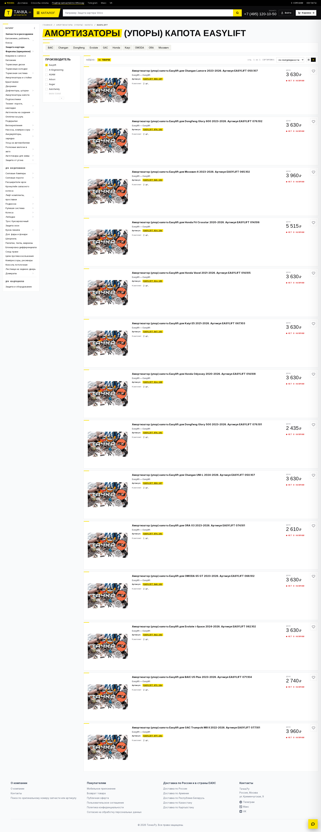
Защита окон (12, 225)
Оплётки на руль (14, 116)
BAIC (50, 47)
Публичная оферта (98, 798)
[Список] (313, 60)
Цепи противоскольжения (20, 256)
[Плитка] (308, 60)
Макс (103, 3)
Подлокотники (13, 99)
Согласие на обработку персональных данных (114, 812)
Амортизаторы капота (17, 95)
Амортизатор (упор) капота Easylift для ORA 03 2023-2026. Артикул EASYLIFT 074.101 (188, 525)
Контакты (311, 3)
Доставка (23, 3)
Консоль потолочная (16, 264)
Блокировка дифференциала (21, 247)
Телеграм (248, 802)
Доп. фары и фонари (16, 234)
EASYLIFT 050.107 (152, 79)
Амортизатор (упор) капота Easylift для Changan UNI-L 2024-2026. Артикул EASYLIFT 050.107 (193, 474)
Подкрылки (12, 121)
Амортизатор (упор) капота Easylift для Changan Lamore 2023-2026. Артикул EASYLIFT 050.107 (195, 70)
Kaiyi (127, 47)
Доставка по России (175, 788)
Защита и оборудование (19, 286)
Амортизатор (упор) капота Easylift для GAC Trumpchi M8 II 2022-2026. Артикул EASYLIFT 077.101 (196, 727)
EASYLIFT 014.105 (152, 281)
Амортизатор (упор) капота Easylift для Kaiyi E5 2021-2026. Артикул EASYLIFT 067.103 (188, 323)
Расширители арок (16, 182)
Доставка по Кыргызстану (178, 807)
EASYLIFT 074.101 (152, 534)
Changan (63, 47)
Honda (116, 47)
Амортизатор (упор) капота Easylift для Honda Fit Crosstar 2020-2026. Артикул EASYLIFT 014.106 (195, 222)
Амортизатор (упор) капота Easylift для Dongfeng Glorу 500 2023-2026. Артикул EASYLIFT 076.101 (197, 424)
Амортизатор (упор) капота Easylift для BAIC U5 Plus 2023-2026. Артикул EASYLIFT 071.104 (192, 677)
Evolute (94, 47)
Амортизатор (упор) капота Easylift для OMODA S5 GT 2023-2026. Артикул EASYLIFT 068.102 (193, 576)
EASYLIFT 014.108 (152, 382)
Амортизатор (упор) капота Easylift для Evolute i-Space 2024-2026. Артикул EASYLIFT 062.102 (194, 626)
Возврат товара (96, 793)
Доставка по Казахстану (177, 802)
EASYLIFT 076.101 (152, 432)
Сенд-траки (12, 251)
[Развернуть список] (61, 98)
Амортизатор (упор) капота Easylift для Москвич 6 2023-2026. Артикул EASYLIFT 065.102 (191, 171)
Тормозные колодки (16, 68)
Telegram (92, 3)
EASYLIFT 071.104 (152, 685)
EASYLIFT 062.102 (152, 635)
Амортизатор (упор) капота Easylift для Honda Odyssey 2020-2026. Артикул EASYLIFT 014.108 (194, 373)
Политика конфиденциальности (105, 807)
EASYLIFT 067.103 (152, 331)
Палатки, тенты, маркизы (19, 243)
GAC (105, 47)
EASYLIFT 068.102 (152, 584)
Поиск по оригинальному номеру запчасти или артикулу (43, 798)
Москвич (164, 47)
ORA (151, 47)
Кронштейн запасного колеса (17, 188)
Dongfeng (79, 47)
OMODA (139, 47)
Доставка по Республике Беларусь (183, 798)
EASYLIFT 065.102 (152, 180)
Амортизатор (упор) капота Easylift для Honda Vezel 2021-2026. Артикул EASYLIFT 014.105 (191, 272)
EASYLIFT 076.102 (152, 129)
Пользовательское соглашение (105, 802)
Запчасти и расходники (19, 34)
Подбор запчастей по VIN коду (68, 3)
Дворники (11, 86)
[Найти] (237, 12)
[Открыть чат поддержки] (313, 824)
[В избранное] (313, 71)
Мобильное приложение (101, 788)
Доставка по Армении (176, 793)
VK (111, 3)
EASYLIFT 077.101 (152, 736)
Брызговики (12, 81)
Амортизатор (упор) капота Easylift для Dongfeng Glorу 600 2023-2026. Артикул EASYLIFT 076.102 (197, 121)
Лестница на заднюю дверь (21, 269)
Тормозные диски (15, 64)
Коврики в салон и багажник (16, 57)
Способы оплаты (40, 3)
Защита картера (15, 47)
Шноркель (11, 238)
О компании (297, 3)
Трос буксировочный (17, 221)
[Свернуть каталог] (35, 28)
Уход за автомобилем (18, 142)
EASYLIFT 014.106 (152, 230)
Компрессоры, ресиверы (19, 260)
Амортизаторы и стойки (19, 77)
